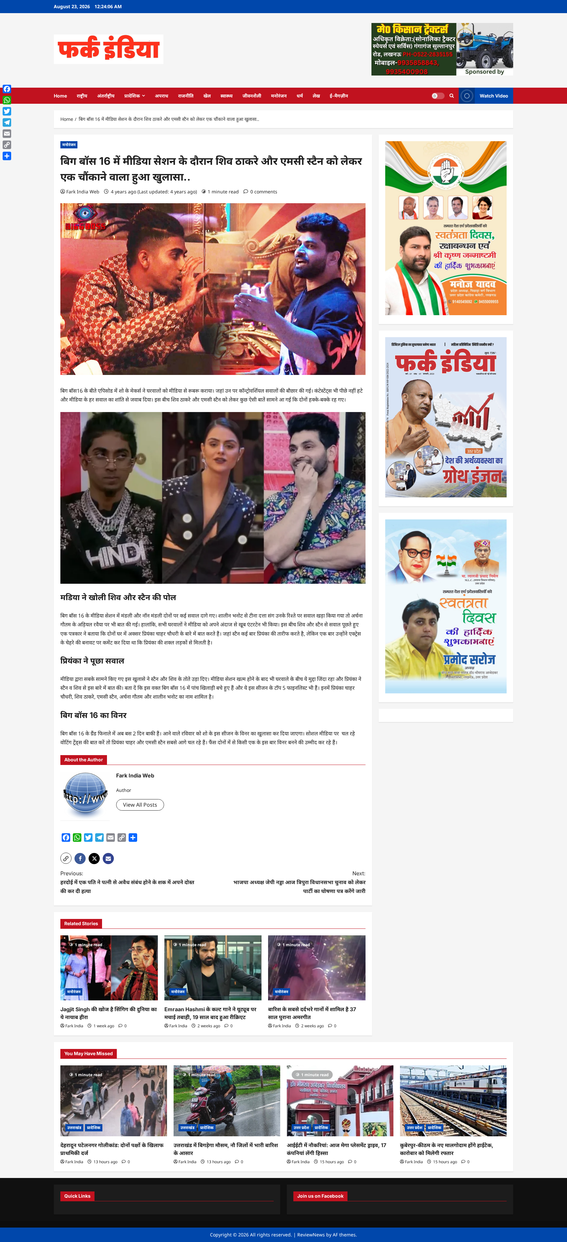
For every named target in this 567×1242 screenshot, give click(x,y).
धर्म (300, 95)
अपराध (161, 95)
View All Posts (140, 804)
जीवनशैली (251, 95)
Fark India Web (82, 191)
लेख (316, 95)
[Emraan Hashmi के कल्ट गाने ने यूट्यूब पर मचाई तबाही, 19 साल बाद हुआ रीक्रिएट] (213, 967)
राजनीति (186, 95)
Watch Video (494, 95)
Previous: (127, 882)
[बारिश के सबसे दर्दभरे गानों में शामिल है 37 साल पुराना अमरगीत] (317, 967)
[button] (66, 858)
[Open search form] (452, 95)
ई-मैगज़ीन (339, 95)
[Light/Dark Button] (438, 95)
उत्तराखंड (74, 1127)
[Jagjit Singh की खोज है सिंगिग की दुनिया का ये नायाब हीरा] (109, 967)
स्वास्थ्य (226, 95)
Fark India (74, 1026)
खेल (207, 95)
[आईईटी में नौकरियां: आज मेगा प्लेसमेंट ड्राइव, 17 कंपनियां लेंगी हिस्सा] (340, 1101)
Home (60, 95)
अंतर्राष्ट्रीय (106, 95)
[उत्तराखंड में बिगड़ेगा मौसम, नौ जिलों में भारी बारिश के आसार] (227, 1101)
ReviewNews (311, 1234)
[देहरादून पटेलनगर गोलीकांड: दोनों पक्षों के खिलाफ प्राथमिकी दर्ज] (113, 1101)
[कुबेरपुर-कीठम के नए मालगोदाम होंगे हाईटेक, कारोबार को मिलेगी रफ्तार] (453, 1101)
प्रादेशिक (132, 95)
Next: (299, 882)
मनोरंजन (279, 95)
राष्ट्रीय (82, 95)
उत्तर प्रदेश (301, 1127)
